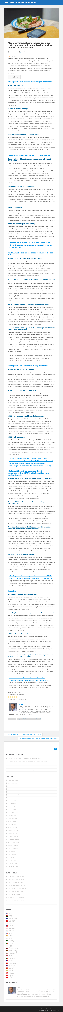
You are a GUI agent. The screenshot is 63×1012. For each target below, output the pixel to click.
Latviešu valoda (13, 948)
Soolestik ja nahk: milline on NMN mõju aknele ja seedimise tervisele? (23, 758)
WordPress (54, 1010)
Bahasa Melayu (13, 953)
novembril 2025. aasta (13, 804)
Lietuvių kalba (13, 950)
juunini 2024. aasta (12, 854)
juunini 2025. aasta (12, 818)
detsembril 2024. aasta (13, 836)
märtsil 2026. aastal (13, 792)
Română (11, 960)
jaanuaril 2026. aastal (13, 798)
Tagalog (11, 972)
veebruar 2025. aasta (13, 830)
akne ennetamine (12, 719)
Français (11, 933)
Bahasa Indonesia (14, 942)
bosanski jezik (13, 918)
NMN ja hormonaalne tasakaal (16, 879)
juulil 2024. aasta (12, 851)
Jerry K (21, 52)
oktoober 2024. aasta (13, 842)
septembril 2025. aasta (13, 809)
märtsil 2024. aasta (12, 863)
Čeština (11, 925)
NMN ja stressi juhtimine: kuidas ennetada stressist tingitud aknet (22, 770)
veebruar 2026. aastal (13, 795)
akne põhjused (20, 719)
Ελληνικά (11, 937)
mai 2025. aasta (12, 821)
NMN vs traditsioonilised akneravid (17, 885)
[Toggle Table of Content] (17, 77)
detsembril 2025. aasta (13, 801)
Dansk (10, 927)
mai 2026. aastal (12, 786)
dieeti (26, 719)
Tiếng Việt (12, 977)
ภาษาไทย (11, 973)
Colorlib (44, 1010)
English (11, 913)
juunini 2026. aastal (12, 783)
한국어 (10, 947)
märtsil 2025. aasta (12, 827)
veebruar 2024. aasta (13, 866)
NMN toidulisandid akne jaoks (15, 882)
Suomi (10, 932)
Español (11, 968)
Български (12, 920)
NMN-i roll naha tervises (14, 894)
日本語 (10, 945)
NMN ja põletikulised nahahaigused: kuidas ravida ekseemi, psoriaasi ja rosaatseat (26, 761)
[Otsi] (55, 749)
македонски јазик (14, 952)
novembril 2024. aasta (13, 839)
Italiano (11, 943)
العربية (10, 917)
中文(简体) (11, 922)
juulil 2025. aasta (12, 815)
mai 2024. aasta (12, 857)
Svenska (11, 970)
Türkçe (11, 975)
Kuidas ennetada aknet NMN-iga (16, 876)
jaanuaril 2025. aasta (13, 833)
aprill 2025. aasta (12, 824)
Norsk (10, 955)
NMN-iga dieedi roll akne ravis (33, 52)
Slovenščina (12, 967)
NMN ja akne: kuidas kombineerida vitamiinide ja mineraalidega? (22, 767)
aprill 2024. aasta (12, 860)
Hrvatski (11, 923)
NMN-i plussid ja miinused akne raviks (17, 888)
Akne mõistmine (12, 903)
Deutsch (11, 935)
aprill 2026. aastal (12, 789)
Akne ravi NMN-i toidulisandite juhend (20, 3)
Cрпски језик (12, 963)
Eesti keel (11, 930)
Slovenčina (12, 965)
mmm (30, 719)
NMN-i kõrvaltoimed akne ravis (16, 900)
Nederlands (12, 928)
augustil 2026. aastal (13, 780)
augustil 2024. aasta (13, 848)
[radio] (9, 697)
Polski (10, 957)
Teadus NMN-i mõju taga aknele (16, 897)
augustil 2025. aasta (13, 812)
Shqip (10, 915)
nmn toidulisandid (37, 719)
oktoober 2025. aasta (13, 807)
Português (12, 958)
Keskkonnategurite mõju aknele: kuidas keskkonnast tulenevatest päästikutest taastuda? (28, 764)
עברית (10, 938)
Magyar (11, 940)
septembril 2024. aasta (13, 845)
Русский (11, 962)
